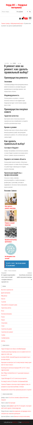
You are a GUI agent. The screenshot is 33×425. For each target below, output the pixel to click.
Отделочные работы (6, 308)
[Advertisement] (16, 44)
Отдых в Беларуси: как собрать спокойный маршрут (13, 349)
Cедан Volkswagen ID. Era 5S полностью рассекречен (14, 378)
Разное (3, 317)
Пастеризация (12, 403)
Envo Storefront (25, 422)
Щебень (3, 341)
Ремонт (3, 320)
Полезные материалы (12, 270)
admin (14, 63)
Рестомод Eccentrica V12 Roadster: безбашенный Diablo (14, 381)
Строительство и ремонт (7, 332)
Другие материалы (5, 293)
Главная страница (5, 23)
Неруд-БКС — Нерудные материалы (16, 6)
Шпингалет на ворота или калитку (22, 416)
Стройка (3, 335)
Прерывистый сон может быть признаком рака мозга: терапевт (16, 390)
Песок (2, 311)
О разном (3, 302)
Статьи (2, 326)
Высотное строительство (7, 290)
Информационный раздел (17, 23)
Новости (3, 299)
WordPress (15, 422)
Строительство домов (6, 329)
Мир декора (4, 296)
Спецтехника (4, 323)
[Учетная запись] (20, 18)
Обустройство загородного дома (9, 305)
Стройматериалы (5, 338)
